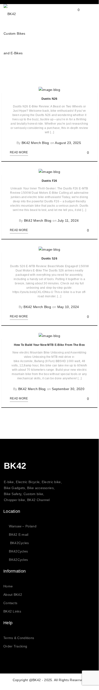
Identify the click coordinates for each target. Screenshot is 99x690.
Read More (19, 152)
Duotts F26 (49, 180)
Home (8, 586)
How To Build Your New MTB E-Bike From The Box (49, 345)
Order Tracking (15, 646)
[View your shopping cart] (74, 14)
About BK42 (12, 594)
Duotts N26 (49, 98)
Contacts (10, 603)
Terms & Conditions (18, 638)
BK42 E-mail (18, 534)
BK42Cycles (19, 543)
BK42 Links (12, 611)
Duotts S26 (49, 258)
